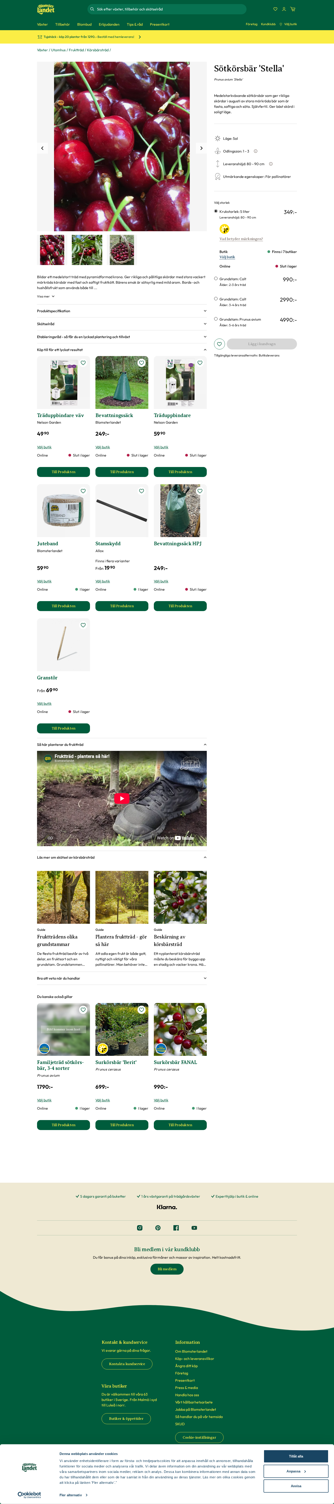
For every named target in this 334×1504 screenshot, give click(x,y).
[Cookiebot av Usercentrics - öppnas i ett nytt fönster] (29, 1495)
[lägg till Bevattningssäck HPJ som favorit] (200, 491)
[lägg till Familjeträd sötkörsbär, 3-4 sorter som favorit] (83, 1010)
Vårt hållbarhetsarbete (194, 1402)
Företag (251, 24)
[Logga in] (284, 9)
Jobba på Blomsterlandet (195, 1409)
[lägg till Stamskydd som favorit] (141, 491)
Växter (42, 50)
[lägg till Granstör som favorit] (83, 625)
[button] (122, 311)
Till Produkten (71, 473)
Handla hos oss (187, 1395)
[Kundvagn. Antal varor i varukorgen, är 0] (292, 9)
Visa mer (43, 296)
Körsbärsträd (98, 50)
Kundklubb (268, 24)
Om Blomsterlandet (191, 1351)
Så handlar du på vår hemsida (199, 1416)
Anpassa (293, 1471)
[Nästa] (201, 148)
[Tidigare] (42, 148)
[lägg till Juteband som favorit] (83, 491)
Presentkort (185, 1380)
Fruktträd (76, 50)
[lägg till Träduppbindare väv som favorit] (83, 363)
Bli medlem (167, 1269)
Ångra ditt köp (186, 1366)
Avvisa (296, 1486)
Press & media (186, 1387)
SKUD (180, 1424)
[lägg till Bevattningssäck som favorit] (141, 363)
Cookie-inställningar (199, 1437)
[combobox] (171, 9)
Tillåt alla (296, 1456)
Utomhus (58, 50)
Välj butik (290, 24)
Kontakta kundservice (127, 1364)
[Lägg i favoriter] (219, 344)
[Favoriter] (275, 9)
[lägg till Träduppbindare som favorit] (200, 363)
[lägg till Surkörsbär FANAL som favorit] (200, 1010)
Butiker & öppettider (126, 1419)
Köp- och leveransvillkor (194, 1358)
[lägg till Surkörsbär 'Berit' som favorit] (141, 1010)
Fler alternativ (71, 1495)
